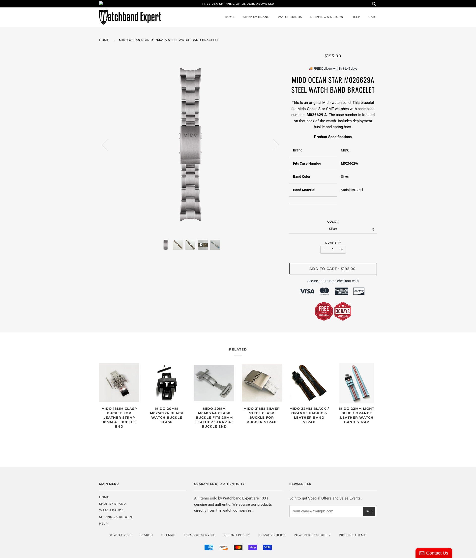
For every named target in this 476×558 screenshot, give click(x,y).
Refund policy (236, 535)
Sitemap (168, 535)
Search (146, 535)
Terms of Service (199, 535)
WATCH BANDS (290, 17)
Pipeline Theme (352, 535)
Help (356, 17)
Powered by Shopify (312, 535)
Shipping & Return (326, 17)
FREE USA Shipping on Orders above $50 (238, 3)
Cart (372, 17)
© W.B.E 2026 (120, 535)
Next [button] (273, 144)
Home (230, 17)
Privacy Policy (271, 535)
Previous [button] (107, 144)
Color (333, 221)
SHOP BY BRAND (256, 17)
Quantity (333, 242)
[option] (190, 144)
